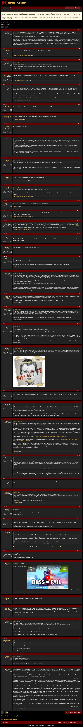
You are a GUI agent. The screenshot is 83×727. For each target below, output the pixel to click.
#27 (79, 455)
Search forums (11, 9)
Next (6, 26)
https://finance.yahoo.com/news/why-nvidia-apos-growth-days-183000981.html (50, 436)
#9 (79, 136)
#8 (79, 123)
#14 (79, 210)
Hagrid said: (16, 160)
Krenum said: (16, 258)
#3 (79, 59)
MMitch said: (16, 62)
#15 (79, 220)
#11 (79, 175)
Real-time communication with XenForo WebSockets (45, 725)
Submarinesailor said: (18, 621)
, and (21, 80)
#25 (79, 402)
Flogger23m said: (17, 309)
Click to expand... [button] (47, 468)
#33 (79, 550)
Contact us (60, 722)
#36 (79, 605)
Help (77, 722)
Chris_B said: (16, 187)
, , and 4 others (22, 55)
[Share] (78, 30)
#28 (79, 478)
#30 (79, 506)
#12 (79, 184)
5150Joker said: (17, 404)
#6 (79, 104)
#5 (79, 84)
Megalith (3, 24)
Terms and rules (66, 722)
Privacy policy (73, 722)
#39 (79, 653)
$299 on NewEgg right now (68, 407)
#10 (79, 157)
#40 (79, 666)
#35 (79, 596)
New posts (12, 7)
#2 (79, 48)
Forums (5, 7)
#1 (79, 29)
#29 (79, 489)
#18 (79, 256)
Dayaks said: (16, 640)
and (18, 119)
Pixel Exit (34, 725)
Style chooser (5, 722)
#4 (79, 72)
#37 (79, 618)
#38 (79, 638)
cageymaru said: (17, 138)
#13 (79, 200)
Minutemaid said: (17, 421)
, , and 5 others (21, 180)
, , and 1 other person (23, 132)
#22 (79, 323)
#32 (79, 530)
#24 (79, 390)
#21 (79, 306)
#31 (79, 518)
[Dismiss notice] (80, 13)
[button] (16, 8)
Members (20, 7)
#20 (79, 293)
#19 (79, 270)
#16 (79, 233)
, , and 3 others (21, 229)
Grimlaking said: (17, 326)
